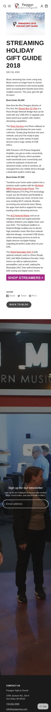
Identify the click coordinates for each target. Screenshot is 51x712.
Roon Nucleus (17, 126)
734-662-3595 (12, 704)
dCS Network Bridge (20, 216)
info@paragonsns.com (16, 709)
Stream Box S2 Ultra (27, 108)
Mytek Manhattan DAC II (21, 252)
